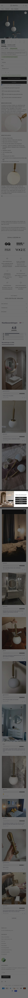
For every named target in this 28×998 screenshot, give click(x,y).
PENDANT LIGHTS (21, 497)
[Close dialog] (27, 491)
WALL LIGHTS (21, 501)
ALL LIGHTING (21, 503)
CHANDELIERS (21, 499)
